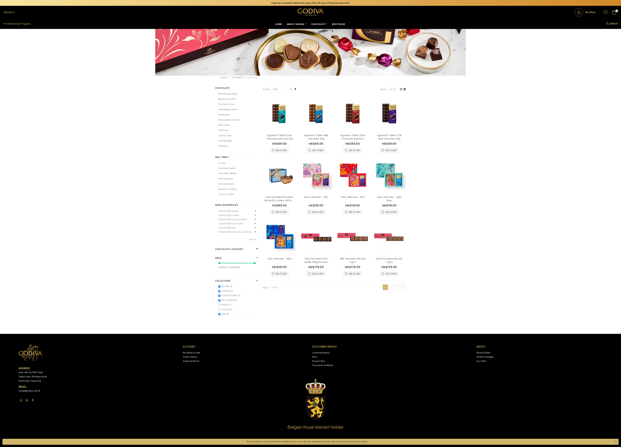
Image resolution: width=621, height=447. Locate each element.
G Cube (222, 163)
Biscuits (227, 286)
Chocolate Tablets (227, 173)
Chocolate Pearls (226, 168)
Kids (226, 313)
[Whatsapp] (21, 400)
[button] (605, 12)
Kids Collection (225, 178)
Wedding (222, 145)
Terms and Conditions (322, 365)
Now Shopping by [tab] (226, 204)
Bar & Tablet (230, 300)
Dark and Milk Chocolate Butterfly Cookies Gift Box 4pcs (279, 200)
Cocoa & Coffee (226, 194)
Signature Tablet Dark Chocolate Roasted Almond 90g (352, 139)
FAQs (314, 356)
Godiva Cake (224, 135)
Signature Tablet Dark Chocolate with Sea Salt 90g (279, 139)
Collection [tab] (222, 280)
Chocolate (237, 77)
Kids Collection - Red (353, 197)
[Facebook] (32, 400)
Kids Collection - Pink (316, 197)
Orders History (190, 356)
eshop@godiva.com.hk (29, 390)
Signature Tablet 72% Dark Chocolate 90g (389, 137)
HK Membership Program (17, 23)
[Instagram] (26, 400)
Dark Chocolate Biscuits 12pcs (389, 260)
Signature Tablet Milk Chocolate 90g (316, 137)
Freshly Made (225, 140)
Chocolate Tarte (226, 183)
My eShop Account (191, 352)
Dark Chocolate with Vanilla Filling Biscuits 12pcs (316, 262)
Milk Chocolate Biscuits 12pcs (353, 260)
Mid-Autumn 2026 (227, 98)
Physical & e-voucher (229, 119)
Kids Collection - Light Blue (389, 198)
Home (224, 77)
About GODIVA (483, 352)
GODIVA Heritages (485, 356)
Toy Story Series (226, 104)
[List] (404, 89)
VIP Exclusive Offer (227, 93)
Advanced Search (191, 361)
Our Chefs (481, 361)
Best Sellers (224, 125)
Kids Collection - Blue (279, 258)
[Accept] (616, 441)
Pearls (227, 304)
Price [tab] (218, 257)
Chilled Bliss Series (227, 109)
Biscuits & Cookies (227, 189)
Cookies (228, 290)
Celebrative (224, 114)
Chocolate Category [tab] (229, 249)
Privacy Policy (318, 361)
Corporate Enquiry (321, 352)
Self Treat (223, 130)
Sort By (266, 89)
